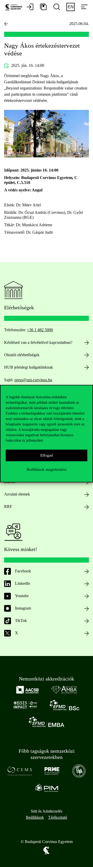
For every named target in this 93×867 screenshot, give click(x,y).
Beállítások (35, 817)
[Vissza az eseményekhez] (6, 24)
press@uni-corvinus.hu (33, 380)
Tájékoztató (57, 817)
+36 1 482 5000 (40, 330)
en (71, 7)
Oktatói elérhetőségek (22, 355)
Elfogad (46, 455)
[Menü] (84, 7)
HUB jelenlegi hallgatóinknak (28, 367)
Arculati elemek (17, 494)
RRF (8, 506)
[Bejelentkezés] (30, 7)
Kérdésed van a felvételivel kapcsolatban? (38, 342)
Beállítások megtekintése (47, 469)
